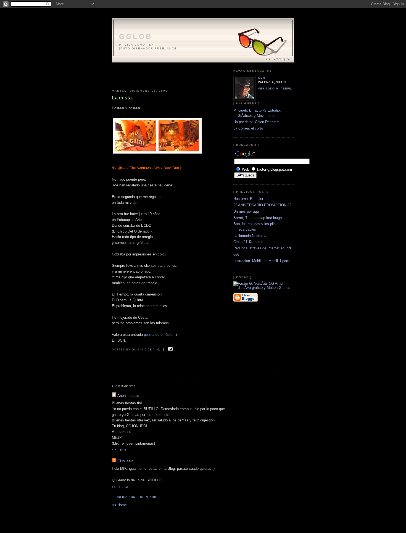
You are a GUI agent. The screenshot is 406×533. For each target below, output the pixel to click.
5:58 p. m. (152, 349)
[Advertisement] (168, 73)
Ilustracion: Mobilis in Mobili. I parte (261, 261)
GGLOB (135, 36)
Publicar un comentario (136, 496)
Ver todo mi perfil (275, 88)
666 (236, 254)
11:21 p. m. (120, 487)
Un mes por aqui (246, 211)
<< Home (119, 505)
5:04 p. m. (119, 450)
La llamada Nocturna (249, 236)
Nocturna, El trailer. (248, 199)
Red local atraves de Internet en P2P (262, 248)
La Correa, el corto (248, 128)
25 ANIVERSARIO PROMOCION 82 (262, 205)
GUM (121, 461)
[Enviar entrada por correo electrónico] (169, 349)
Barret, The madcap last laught (258, 218)
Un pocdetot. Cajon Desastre (256, 122)
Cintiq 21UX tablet (247, 242)
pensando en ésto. (159, 335)
